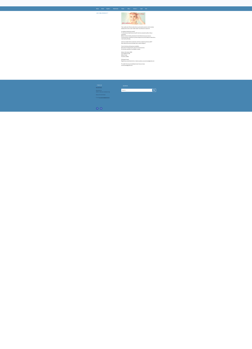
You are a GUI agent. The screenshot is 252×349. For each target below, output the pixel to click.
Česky (122, 8)
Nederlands (115, 8)
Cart (146, 8)
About (102, 8)
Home (97, 8)
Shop (129, 8)
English (108, 8)
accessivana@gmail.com (104, 97)
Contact (135, 8)
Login (141, 8)
